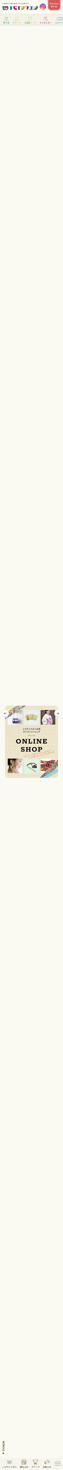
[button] (5, 713)
